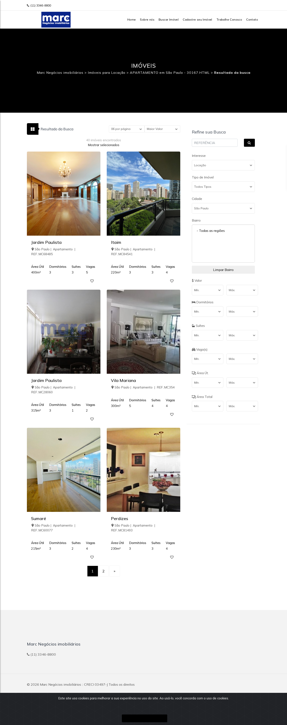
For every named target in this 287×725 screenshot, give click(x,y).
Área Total (204, 397)
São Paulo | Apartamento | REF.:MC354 (145, 387)
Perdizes (119, 518)
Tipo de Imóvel (203, 177)
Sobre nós (147, 19)
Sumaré (38, 518)
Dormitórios (204, 302)
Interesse (199, 156)
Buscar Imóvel (169, 19)
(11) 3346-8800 (40, 5)
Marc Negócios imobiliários (60, 684)
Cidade (197, 199)
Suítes (200, 326)
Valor (198, 281)
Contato (252, 19)
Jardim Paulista (46, 242)
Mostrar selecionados (103, 145)
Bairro (196, 220)
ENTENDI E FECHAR (144, 718)
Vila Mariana (123, 380)
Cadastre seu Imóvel (197, 19)
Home (131, 19)
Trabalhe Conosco (229, 19)
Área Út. (202, 373)
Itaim (116, 242)
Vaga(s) (201, 349)
